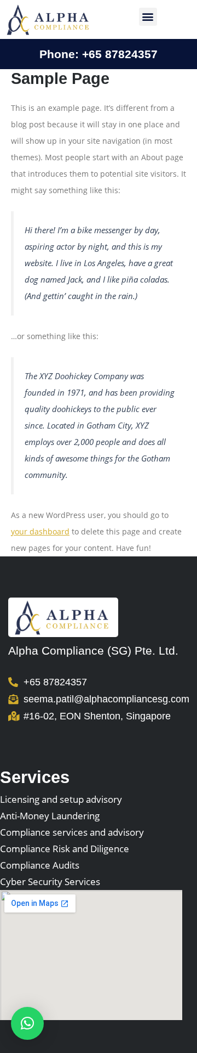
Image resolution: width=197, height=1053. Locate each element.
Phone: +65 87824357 (98, 54)
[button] (148, 17)
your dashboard (40, 531)
